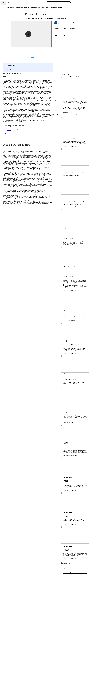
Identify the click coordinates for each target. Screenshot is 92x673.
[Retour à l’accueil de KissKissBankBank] (8, 2)
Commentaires (49, 54)
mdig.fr (6, 139)
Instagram (9, 134)
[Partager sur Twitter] (64, 35)
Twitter (20, 130)
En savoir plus (10, 69)
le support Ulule (59, 7)
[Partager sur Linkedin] (69, 35)
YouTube (20, 134)
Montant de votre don (67, 572)
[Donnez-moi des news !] (56, 35)
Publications (40, 54)
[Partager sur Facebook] (60, 35)
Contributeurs (59, 54)
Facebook (9, 130)
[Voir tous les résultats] (68, 3)
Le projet (32, 54)
